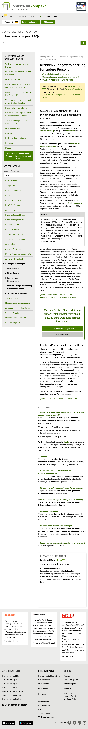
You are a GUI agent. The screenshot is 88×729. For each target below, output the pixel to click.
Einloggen (49, 22)
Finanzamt (70, 131)
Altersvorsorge (13, 268)
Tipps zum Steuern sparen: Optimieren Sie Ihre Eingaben (18, 101)
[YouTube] (84, 723)
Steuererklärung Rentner (12, 699)
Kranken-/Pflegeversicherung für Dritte (57, 80)
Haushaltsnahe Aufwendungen (17, 303)
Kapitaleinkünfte (12, 225)
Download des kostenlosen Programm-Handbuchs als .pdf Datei (18, 156)
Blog (48, 16)
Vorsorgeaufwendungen (49, 57)
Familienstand (11, 181)
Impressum (9, 143)
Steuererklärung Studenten (13, 691)
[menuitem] (10, 22)
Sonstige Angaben (12, 313)
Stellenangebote (70, 684)
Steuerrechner (44, 680)
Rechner (8, 133)
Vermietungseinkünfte (14, 234)
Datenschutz (43, 702)
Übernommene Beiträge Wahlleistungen (56, 526)
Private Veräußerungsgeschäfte (18, 254)
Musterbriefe (43, 684)
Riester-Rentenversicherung (18, 273)
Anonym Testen (62, 334)
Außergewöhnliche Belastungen (18, 308)
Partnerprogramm (71, 680)
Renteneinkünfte (12, 229)
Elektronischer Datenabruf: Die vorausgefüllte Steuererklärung (17, 86)
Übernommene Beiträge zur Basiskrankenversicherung (61, 488)
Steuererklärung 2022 (10, 688)
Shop (56, 16)
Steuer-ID (43, 456)
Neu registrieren (31, 22)
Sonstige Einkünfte (13, 249)
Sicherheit (21, 16)
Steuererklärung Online (11, 671)
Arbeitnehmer (10, 210)
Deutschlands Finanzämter (49, 676)
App (3, 16)
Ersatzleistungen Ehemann (16, 215)
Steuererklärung (47, 131)
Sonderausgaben (75, 203)
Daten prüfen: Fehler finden (16, 108)
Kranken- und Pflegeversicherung (15, 279)
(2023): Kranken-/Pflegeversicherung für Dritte (58, 399)
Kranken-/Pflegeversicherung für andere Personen (19, 287)
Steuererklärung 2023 (10, 684)
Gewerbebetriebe (12, 244)
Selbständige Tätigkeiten (15, 239)
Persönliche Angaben (13, 190)
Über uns (68, 671)
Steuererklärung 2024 (10, 680)
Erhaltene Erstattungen (49, 511)
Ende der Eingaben (12, 323)
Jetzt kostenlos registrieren (63, 329)
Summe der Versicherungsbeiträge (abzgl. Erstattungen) (62, 543)
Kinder (66, 442)
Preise (32, 16)
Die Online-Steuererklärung (21, 9)
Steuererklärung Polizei (11, 695)
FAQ (40, 16)
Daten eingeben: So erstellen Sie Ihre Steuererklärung (18, 93)
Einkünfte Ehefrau (12, 205)
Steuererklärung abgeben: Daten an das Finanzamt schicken (18, 114)
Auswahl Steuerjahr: (12, 171)
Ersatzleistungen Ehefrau (15, 220)
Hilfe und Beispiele (12, 128)
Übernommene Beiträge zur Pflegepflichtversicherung (61, 500)
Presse (8, 148)
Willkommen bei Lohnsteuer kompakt (16, 65)
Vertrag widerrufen (46, 717)
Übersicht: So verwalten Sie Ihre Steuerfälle (18, 73)
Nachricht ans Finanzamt (15, 318)
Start (11, 16)
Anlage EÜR (10, 186)
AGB (40, 698)
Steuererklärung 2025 (73, 89)
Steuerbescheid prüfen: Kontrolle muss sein (16, 122)
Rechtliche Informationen (15, 138)
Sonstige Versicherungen (17, 293)
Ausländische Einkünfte (14, 259)
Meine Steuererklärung (14, 80)
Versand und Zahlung (47, 713)
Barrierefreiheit (44, 705)
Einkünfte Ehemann (13, 200)
